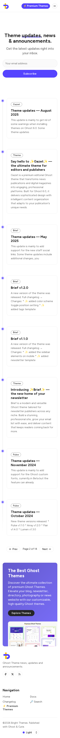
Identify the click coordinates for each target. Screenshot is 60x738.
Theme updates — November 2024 (25, 463)
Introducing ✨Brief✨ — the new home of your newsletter (30, 394)
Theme (17, 155)
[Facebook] (5, 674)
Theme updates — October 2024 (25, 514)
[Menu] (54, 6)
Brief (15, 230)
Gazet (16, 104)
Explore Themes (21, 613)
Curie (21, 726)
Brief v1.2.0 (19, 288)
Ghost (11, 726)
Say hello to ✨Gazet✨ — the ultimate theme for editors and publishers (31, 165)
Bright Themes (19, 722)
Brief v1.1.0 (19, 339)
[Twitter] (12, 674)
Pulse (16, 454)
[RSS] (19, 674)
